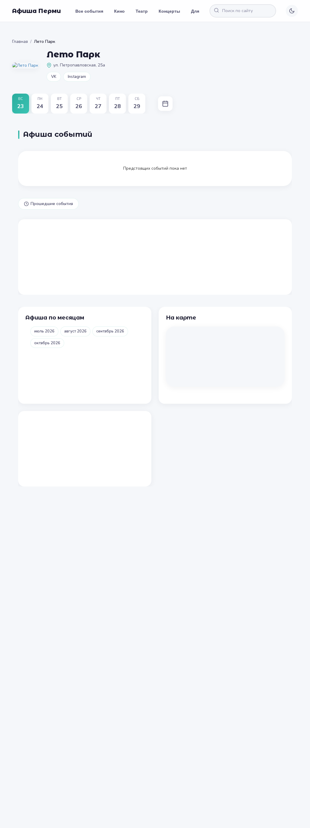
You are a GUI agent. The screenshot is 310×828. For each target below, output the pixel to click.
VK (53, 76)
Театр (142, 11)
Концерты (169, 11)
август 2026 (75, 331)
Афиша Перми (36, 10)
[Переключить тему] (292, 11)
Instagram (77, 76)
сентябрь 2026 (110, 331)
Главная (20, 41)
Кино (119, 11)
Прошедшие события (52, 204)
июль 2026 (44, 331)
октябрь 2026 (47, 343)
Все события (89, 11)
